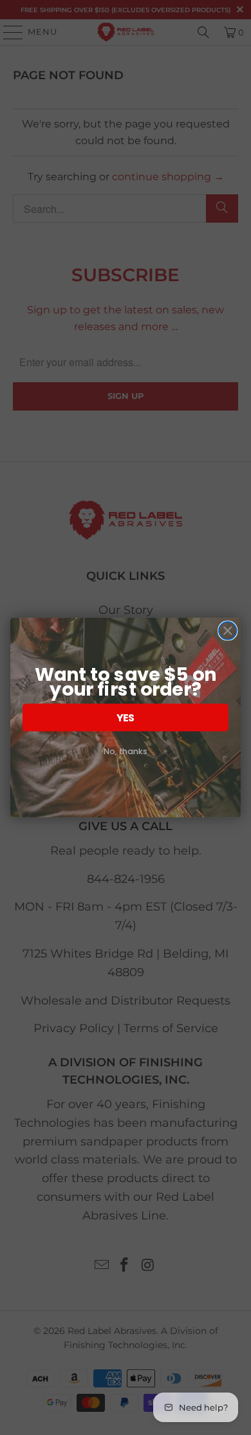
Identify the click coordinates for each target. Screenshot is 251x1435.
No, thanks (125, 751)
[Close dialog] (228, 631)
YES (125, 717)
